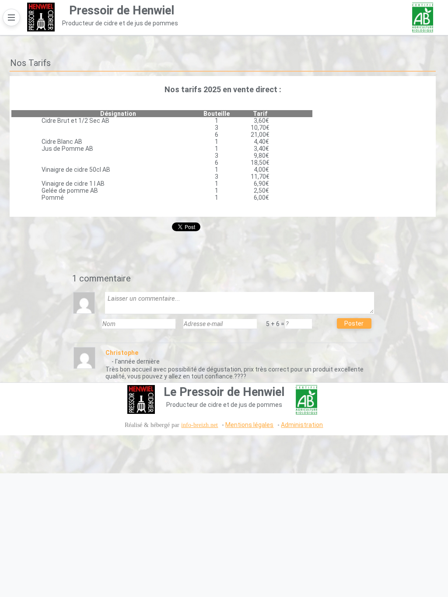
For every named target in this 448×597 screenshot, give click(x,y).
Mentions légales (249, 424)
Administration (302, 424)
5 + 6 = (275, 323)
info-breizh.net (199, 425)
